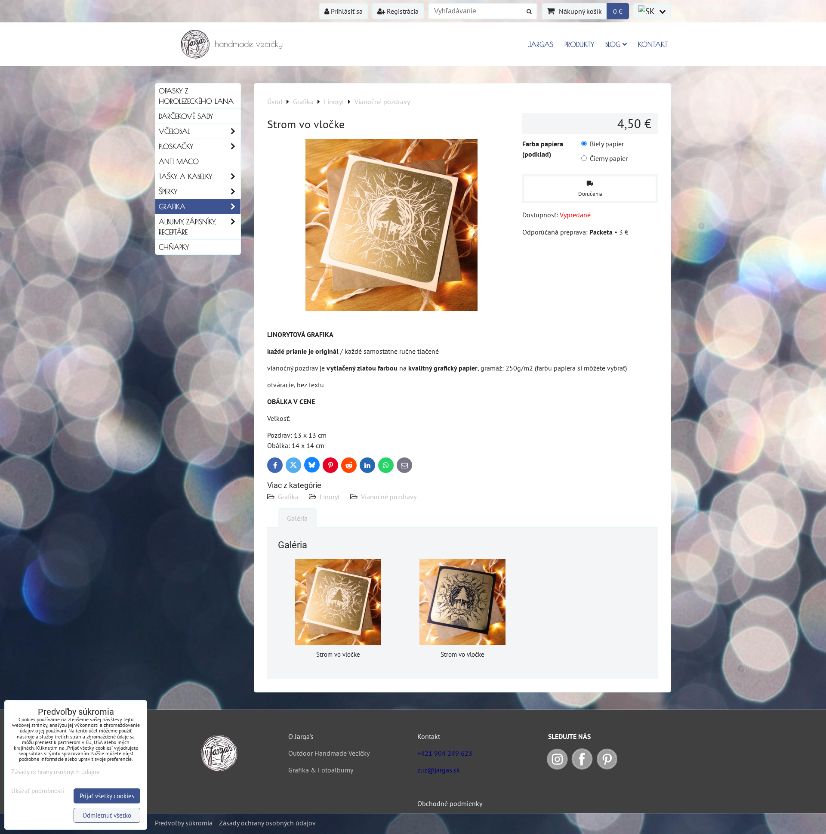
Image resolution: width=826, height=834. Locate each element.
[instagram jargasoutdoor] (557, 767)
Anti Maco (179, 161)
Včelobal (174, 131)
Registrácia (402, 11)
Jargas (540, 44)
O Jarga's (301, 736)
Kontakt (653, 44)
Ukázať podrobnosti (37, 791)
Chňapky (174, 247)
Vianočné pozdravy (388, 496)
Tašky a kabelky (185, 176)
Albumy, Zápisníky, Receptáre (187, 227)
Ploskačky (176, 146)
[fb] (582, 767)
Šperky (168, 191)
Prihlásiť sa (346, 11)
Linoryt (330, 496)
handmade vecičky (249, 44)
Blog (612, 44)
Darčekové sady (186, 116)
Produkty (579, 44)
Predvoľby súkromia (184, 823)
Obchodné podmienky (449, 803)
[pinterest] (607, 767)
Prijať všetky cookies (107, 796)
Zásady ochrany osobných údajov (267, 823)
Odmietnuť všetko (107, 815)
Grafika (288, 496)
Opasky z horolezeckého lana (196, 96)
